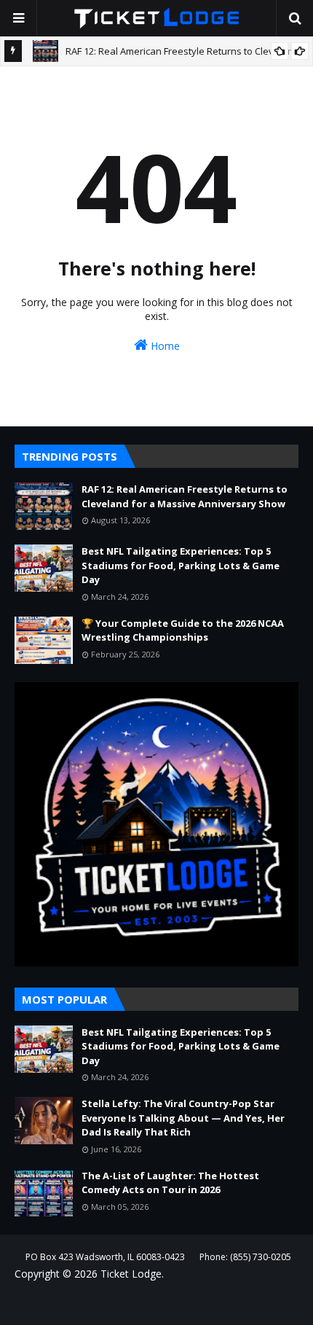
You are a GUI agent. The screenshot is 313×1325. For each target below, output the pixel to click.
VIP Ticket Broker (247, 1304)
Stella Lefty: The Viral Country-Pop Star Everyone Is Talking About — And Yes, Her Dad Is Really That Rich (183, 1117)
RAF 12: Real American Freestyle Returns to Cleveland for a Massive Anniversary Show (185, 496)
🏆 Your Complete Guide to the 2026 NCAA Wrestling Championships (183, 630)
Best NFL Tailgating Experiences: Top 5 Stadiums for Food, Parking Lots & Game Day (181, 565)
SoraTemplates (110, 1304)
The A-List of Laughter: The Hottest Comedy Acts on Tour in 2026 (170, 1183)
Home (164, 346)
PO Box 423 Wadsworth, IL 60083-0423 (105, 1257)
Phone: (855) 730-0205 (245, 1257)
